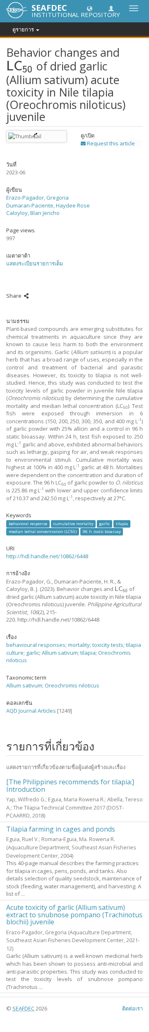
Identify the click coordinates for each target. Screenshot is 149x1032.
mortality (79, 645)
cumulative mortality (73, 523)
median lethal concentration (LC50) (43, 531)
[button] (89, 8)
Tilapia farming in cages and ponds (60, 829)
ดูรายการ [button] (23, 29)
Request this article (110, 143)
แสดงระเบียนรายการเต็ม (34, 263)
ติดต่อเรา (132, 1008)
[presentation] (20, 66)
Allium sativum (60, 652)
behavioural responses (35, 645)
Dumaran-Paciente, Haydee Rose (48, 205)
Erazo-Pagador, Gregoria (37, 197)
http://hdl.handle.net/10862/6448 (47, 556)
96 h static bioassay (102, 531)
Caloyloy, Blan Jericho (33, 213)
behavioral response (28, 523)
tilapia (122, 523)
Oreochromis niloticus (72, 685)
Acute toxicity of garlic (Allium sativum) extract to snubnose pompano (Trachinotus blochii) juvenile (74, 914)
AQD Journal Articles (31, 710)
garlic (104, 523)
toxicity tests (107, 645)
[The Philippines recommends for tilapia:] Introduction (70, 785)
